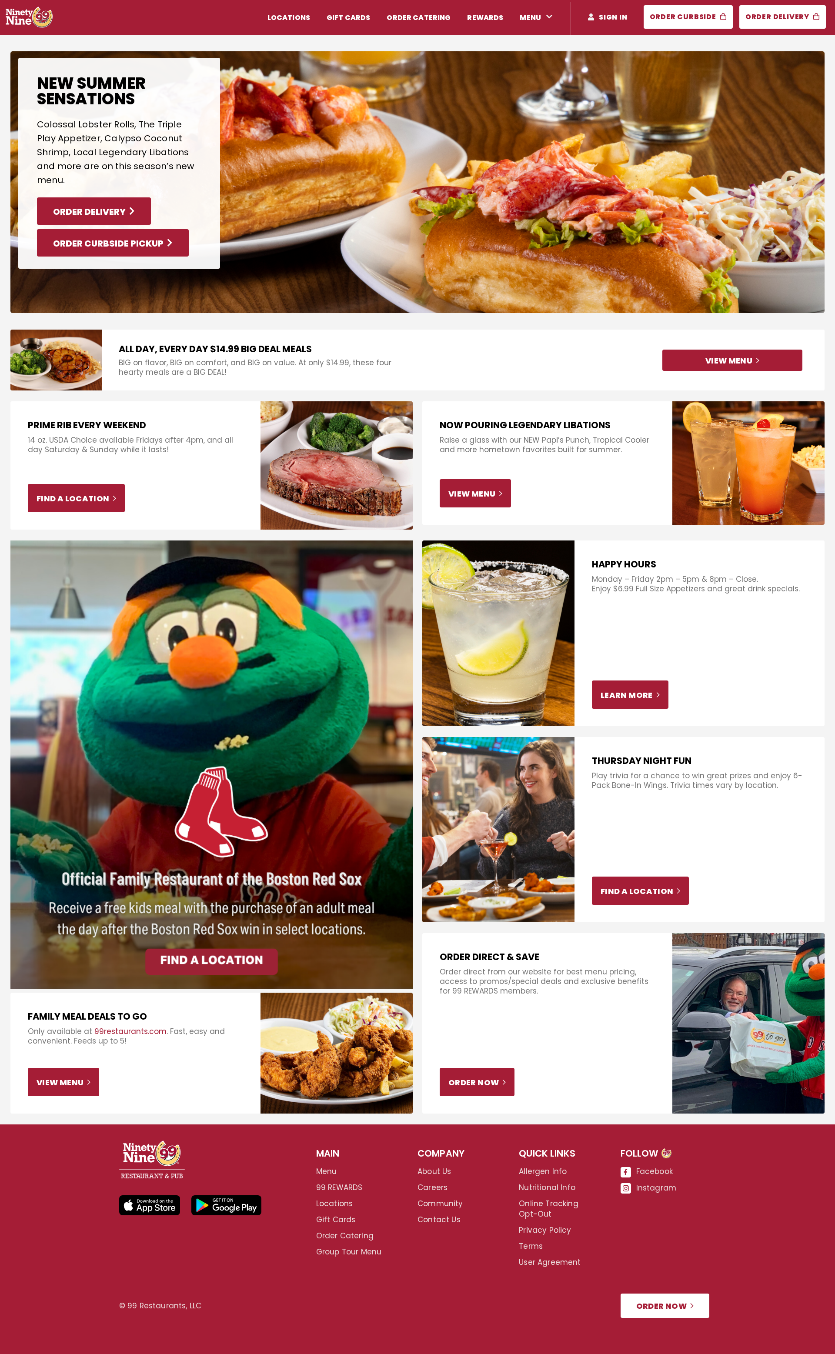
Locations (334, 1203)
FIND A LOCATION (73, 498)
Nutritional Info (547, 1187)
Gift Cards (336, 1219)
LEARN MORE (627, 695)
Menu (326, 1171)
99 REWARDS (339, 1187)
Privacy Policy (545, 1230)
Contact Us (439, 1219)
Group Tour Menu (349, 1252)
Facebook (654, 1171)
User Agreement (550, 1262)
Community (440, 1203)
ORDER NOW (473, 1082)
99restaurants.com (130, 1031)
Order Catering (345, 1236)
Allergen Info (543, 1171)
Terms (531, 1246)
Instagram (656, 1188)
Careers (433, 1187)
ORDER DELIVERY (89, 212)
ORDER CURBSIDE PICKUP (108, 243)
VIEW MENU (728, 360)
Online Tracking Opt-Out (548, 1208)
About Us (434, 1171)
